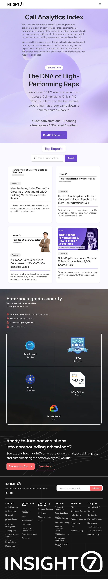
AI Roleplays (10, 530)
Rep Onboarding (62, 522)
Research (15, 183)
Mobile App (10, 546)
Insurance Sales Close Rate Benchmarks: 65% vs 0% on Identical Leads (27, 263)
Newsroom (92, 523)
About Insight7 (93, 507)
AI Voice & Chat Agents (12, 535)
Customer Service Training (61, 518)
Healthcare (43, 513)
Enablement (27, 520)
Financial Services (45, 509)
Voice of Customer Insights (59, 528)
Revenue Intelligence (10, 526)
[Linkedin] (11, 493)
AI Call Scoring (11, 507)
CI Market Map (77, 531)
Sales (24, 516)
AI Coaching (10, 511)
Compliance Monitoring (60, 539)
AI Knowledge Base (11, 520)
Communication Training (61, 545)
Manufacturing (44, 517)
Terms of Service (94, 531)
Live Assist (9, 515)
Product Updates (78, 519)
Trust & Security (94, 527)
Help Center (76, 515)
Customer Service (26, 512)
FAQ (73, 527)
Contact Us (92, 515)
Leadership (26, 524)
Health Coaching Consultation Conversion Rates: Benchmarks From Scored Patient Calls (77, 199)
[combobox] (47, 158)
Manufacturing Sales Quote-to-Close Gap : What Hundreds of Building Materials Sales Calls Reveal (30, 193)
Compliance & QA (29, 534)
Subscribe (95, 488)
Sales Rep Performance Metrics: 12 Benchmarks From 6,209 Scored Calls (77, 261)
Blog (73, 507)
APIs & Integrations (10, 541)
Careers (90, 511)
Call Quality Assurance (59, 508)
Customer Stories (78, 511)
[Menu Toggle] (100, 4)
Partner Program (94, 519)
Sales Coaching (61, 513)
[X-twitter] (6, 493)
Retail (40, 521)
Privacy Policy (93, 535)
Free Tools (75, 523)
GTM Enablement (62, 534)
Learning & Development (27, 529)
